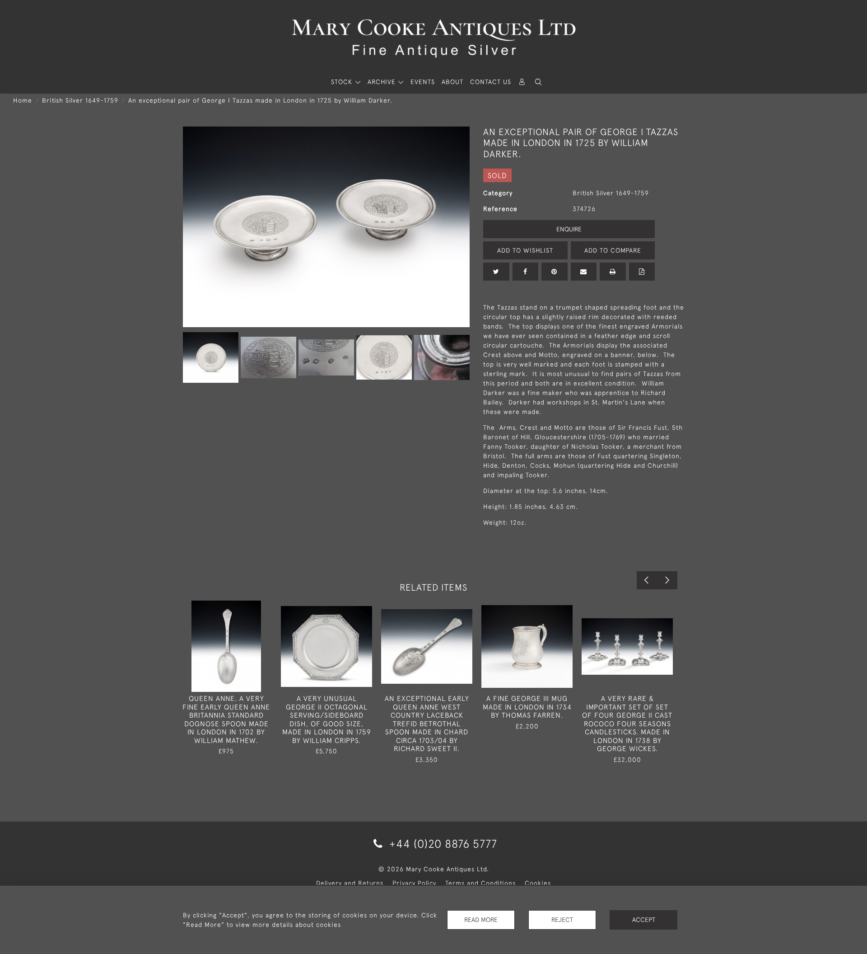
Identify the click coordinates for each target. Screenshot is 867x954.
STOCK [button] (342, 81)
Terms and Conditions (480, 883)
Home (22, 100)
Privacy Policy (414, 883)
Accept (643, 919)
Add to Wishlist (525, 250)
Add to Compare (612, 250)
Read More (481, 919)
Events (422, 81)
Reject (562, 919)
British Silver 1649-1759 (80, 100)
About (452, 81)
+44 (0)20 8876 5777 (441, 843)
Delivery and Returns (349, 883)
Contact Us (490, 81)
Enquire (569, 229)
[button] (538, 82)
